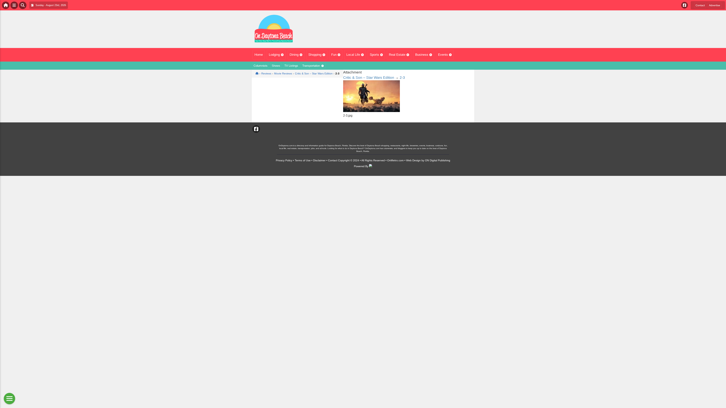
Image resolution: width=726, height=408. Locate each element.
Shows (276, 65)
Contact (700, 5)
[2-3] (371, 111)
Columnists (261, 65)
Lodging (274, 54)
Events (443, 54)
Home (258, 54)
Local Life (353, 54)
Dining (294, 54)
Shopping (314, 54)
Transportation (311, 65)
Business (421, 54)
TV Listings (291, 65)
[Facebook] (684, 5)
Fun (334, 54)
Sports (374, 54)
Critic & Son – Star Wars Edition (368, 78)
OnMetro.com (395, 160)
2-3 (402, 78)
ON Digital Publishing (437, 160)
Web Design (413, 160)
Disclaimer (319, 160)
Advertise (714, 5)
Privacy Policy (284, 160)
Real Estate (397, 54)
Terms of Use (303, 160)
